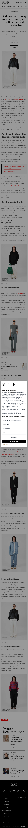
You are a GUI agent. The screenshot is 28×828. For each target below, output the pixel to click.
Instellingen (14, 437)
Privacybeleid (5, 444)
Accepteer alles (14, 441)
